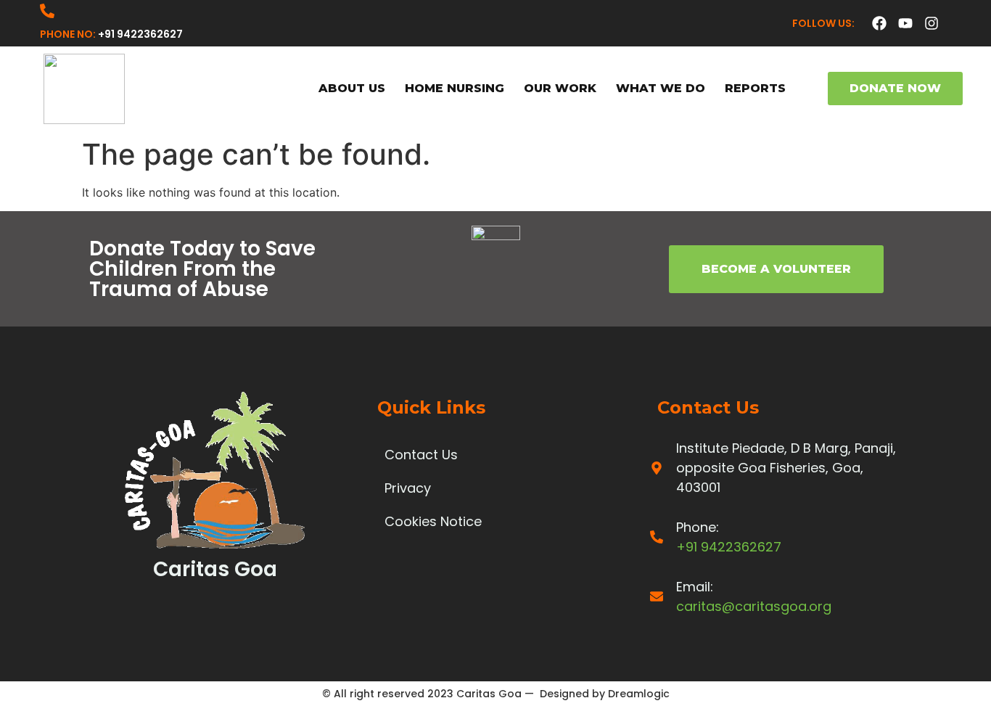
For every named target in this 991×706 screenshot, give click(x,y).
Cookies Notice (433, 521)
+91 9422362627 (140, 34)
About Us (351, 88)
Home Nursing (454, 88)
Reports (755, 88)
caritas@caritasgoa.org (753, 606)
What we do (660, 88)
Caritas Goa (489, 693)
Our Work (560, 88)
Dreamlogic (639, 693)
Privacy (408, 488)
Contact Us (421, 455)
